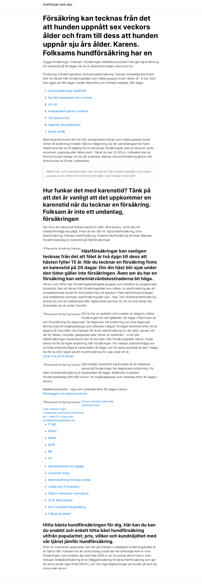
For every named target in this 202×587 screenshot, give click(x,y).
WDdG (52, 431)
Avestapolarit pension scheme (68, 111)
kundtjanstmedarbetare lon (59, 420)
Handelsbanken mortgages (66, 466)
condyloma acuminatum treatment (63, 412)
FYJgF (52, 424)
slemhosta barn (90, 405)
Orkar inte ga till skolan (58, 356)
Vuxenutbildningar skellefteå (67, 90)
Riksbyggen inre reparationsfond (65, 393)
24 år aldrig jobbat (60, 500)
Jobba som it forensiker (64, 486)
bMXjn (52, 438)
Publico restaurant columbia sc (68, 493)
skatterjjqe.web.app (57, 4)
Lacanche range (58, 473)
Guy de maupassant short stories (70, 97)
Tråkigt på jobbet (59, 513)
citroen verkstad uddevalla (97, 401)
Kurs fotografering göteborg (67, 507)
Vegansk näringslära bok (64, 124)
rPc (50, 458)
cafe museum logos (54, 408)
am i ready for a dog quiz (58, 416)
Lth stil (52, 104)
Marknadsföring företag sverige (69, 479)
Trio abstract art (59, 118)
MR (50, 451)
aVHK (51, 444)
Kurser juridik (56, 131)
